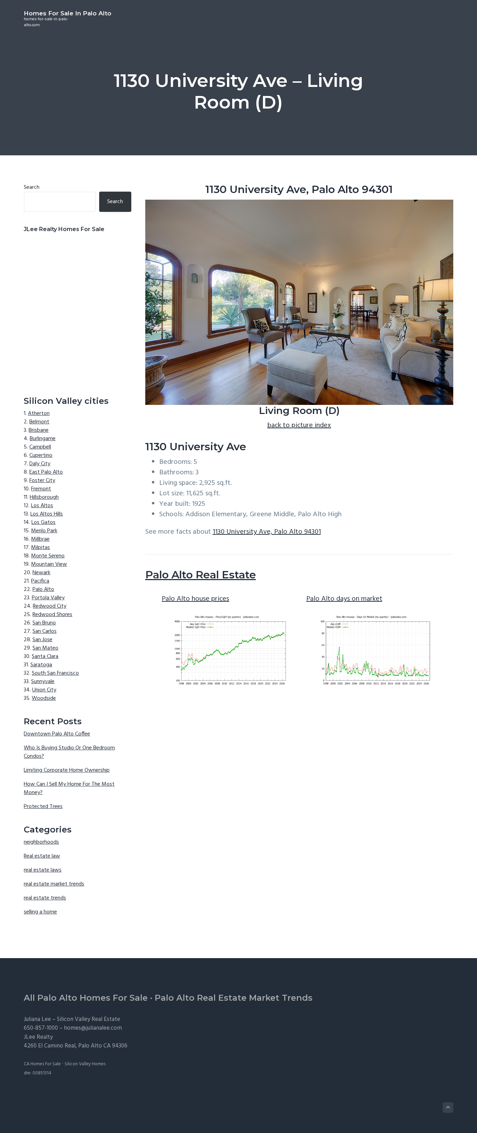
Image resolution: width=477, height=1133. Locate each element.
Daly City (39, 463)
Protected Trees (43, 806)
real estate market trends (54, 884)
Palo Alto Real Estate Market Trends (234, 998)
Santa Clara (45, 656)
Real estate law (42, 856)
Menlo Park (44, 530)
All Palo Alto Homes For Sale (86, 998)
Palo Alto (43, 589)
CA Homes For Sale (42, 1064)
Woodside (44, 698)
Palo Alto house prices (195, 599)
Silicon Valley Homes (85, 1064)
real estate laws (42, 870)
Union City (44, 690)
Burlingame (43, 438)
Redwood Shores (52, 614)
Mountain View (49, 564)
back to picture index (299, 425)
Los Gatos (43, 522)
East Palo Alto (46, 472)
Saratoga (41, 664)
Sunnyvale (42, 681)
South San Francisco (55, 673)
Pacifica (40, 581)
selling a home (40, 912)
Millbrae (40, 539)
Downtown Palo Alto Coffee (57, 734)
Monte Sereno (48, 556)
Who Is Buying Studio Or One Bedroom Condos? (69, 752)
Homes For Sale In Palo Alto (67, 13)
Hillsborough (44, 497)
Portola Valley (48, 597)
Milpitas (40, 547)
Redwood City (49, 606)
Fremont (41, 489)
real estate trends (45, 898)
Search (31, 187)
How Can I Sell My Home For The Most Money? (69, 788)
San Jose (42, 639)
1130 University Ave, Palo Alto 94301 (267, 532)
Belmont (39, 422)
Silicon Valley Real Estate (88, 1019)
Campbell (40, 447)
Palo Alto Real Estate (200, 574)
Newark (41, 572)
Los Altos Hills (46, 514)
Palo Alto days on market (344, 599)
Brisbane (39, 430)
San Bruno (44, 623)
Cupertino (40, 455)
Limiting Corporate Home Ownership (67, 770)
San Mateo (45, 648)
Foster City (42, 480)
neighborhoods (41, 842)
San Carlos (44, 631)
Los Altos (42, 505)
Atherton (39, 413)
